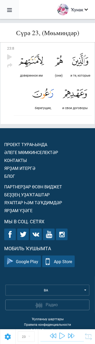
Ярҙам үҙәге (18, 210)
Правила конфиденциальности (47, 324)
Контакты (15, 160)
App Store (63, 261)
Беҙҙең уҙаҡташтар (27, 194)
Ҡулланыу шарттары (48, 319)
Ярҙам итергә (19, 168)
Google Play (27, 261)
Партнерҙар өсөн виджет (33, 186)
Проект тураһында (25, 144)
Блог (9, 176)
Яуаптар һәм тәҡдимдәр (33, 202)
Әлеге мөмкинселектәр (31, 152)
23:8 (10, 48)
